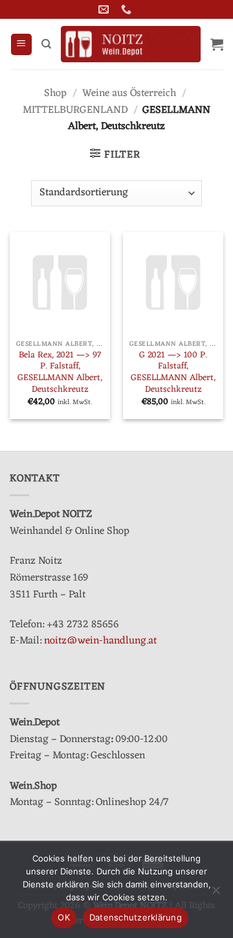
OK (64, 917)
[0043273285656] (128, 9)
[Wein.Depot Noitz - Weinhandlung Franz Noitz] (131, 44)
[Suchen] (46, 44)
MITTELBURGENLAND (75, 110)
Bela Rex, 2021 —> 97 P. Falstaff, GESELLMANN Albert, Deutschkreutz (59, 373)
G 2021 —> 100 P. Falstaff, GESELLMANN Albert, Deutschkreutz (173, 373)
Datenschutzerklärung (135, 917)
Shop (55, 93)
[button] (21, 44)
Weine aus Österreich (129, 93)
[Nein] (215, 894)
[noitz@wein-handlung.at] (105, 9)
